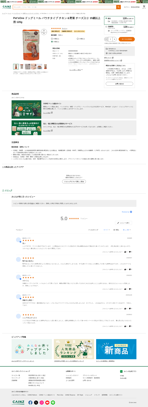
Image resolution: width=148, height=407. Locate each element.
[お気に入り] (44, 32)
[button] (118, 7)
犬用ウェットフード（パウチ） (31, 13)
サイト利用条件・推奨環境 (91, 378)
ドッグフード (17, 13)
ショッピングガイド (72, 375)
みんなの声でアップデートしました (23, 361)
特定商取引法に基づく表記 (36, 375)
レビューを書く (125, 223)
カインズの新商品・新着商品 (105, 361)
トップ (4, 13)
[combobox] (63, 7)
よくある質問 (70, 380)
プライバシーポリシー (90, 375)
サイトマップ (16, 378)
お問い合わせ (119, 84)
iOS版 (122, 375)
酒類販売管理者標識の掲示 (36, 380)
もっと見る (46, 113)
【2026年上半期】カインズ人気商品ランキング (69, 361)
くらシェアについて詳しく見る (74, 181)
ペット (9, 13)
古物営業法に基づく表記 (36, 378)
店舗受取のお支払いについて (112, 60)
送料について (107, 57)
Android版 (123, 378)
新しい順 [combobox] (126, 230)
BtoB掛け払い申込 (34, 385)
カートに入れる (127, 39)
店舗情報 (14, 380)
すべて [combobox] (106, 230)
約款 (32, 203)
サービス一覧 (16, 375)
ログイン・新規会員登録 (132, 7)
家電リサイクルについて (36, 383)
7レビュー (64, 28)
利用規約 (68, 378)
